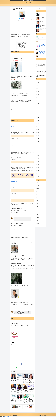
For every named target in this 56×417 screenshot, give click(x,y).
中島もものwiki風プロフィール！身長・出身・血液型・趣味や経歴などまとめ (41, 45)
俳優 (37, 203)
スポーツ (38, 191)
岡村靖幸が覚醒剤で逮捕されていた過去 (22, 43)
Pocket (15, 342)
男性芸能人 (38, 217)
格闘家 (37, 214)
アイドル (38, 185)
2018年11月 (38, 164)
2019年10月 (38, 147)
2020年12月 (38, 129)
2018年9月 (38, 167)
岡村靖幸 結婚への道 (13, 126)
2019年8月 (38, 150)
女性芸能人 (38, 208)
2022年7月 (38, 112)
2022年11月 (38, 111)
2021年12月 (38, 117)
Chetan (4, 416)
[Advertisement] (22, 27)
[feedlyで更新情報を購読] (16, 367)
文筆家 (37, 211)
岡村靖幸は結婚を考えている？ (21, 44)
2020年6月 (38, 135)
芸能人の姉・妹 (38, 220)
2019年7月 (38, 152)
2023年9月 (38, 97)
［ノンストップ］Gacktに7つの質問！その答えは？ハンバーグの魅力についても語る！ (41, 69)
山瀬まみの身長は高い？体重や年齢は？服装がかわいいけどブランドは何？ (41, 56)
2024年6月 (38, 85)
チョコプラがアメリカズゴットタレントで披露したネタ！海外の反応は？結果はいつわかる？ (41, 75)
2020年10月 (38, 132)
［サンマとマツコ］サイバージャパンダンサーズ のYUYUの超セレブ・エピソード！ (41, 62)
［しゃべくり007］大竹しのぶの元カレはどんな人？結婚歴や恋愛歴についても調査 (41, 65)
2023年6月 (38, 100)
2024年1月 (38, 91)
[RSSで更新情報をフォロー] (28, 367)
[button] (45, 8)
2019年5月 (38, 155)
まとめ (18, 48)
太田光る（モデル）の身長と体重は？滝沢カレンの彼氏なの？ (41, 49)
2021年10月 (38, 120)
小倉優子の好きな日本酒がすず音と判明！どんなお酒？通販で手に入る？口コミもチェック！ (41, 72)
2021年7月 (38, 123)
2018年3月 (38, 176)
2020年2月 (38, 141)
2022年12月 (38, 109)
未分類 (37, 212)
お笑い (37, 182)
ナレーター (38, 194)
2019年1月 (38, 161)
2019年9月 (38, 149)
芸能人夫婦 (38, 223)
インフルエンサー (39, 188)
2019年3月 (38, 158)
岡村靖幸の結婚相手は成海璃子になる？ (22, 47)
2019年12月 (38, 144)
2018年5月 (38, 173)
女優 (37, 206)
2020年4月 (38, 138)
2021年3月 (38, 126)
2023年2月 (38, 106)
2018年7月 (38, 170)
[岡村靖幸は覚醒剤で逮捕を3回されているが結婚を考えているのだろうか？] (22, 18)
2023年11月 (38, 94)
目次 (21, 42)
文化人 (37, 209)
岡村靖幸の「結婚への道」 (21, 45)
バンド (37, 197)
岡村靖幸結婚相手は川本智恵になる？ (22, 46)
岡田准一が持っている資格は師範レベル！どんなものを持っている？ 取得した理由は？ (41, 52)
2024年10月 (38, 82)
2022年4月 (38, 114)
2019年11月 (38, 146)
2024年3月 (38, 88)
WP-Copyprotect (7, 416)
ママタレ (38, 200)
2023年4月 (38, 103)
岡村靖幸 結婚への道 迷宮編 (14, 181)
